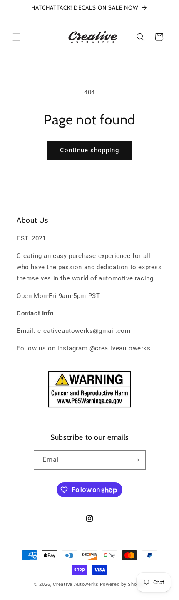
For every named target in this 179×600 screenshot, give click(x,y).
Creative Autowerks (76, 584)
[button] (16, 37)
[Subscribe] (136, 460)
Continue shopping (89, 150)
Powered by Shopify (123, 584)
